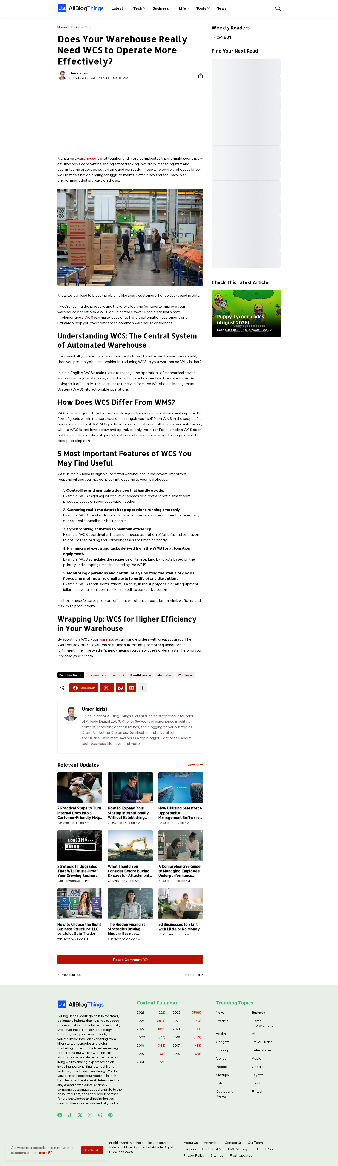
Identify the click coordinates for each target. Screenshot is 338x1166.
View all (193, 765)
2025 (187, 1012)
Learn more (38, 1153)
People (221, 1067)
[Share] (198, 75)
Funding (222, 1050)
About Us (191, 1143)
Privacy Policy (194, 1155)
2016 (151, 1054)
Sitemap (217, 1155)
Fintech (257, 1091)
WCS (88, 317)
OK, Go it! (92, 1150)
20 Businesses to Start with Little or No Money (179, 926)
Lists (219, 1083)
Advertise (211, 1143)
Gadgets (222, 1042)
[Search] (276, 8)
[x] (80, 1115)
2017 (187, 1045)
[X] (107, 687)
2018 (151, 1045)
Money (221, 1058)
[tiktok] (70, 1115)
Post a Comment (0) (130, 959)
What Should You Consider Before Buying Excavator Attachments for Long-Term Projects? (130, 871)
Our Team (255, 1143)
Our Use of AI (212, 1149)
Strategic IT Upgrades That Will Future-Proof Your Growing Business (77, 871)
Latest (117, 8)
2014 (151, 1062)
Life (182, 8)
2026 (151, 1012)
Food (256, 1083)
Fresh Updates (241, 1155)
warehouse (86, 158)
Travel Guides (262, 1042)
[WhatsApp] (120, 687)
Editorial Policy (265, 1149)
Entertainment (263, 1050)
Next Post (192, 975)
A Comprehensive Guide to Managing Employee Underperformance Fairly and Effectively (179, 871)
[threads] (100, 1115)
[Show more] (142, 687)
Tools (201, 8)
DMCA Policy (237, 1149)
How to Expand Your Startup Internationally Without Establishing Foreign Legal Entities (128, 813)
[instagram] (90, 1115)
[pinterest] (110, 1115)
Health (221, 1034)
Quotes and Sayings (224, 1093)
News (221, 8)
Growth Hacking (140, 675)
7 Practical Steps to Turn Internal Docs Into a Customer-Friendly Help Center (79, 813)
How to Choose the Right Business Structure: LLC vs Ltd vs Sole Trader (79, 929)
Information (164, 675)
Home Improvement (262, 1023)
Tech (137, 8)
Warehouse (186, 675)
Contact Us (233, 1143)
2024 (151, 1021)
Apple (256, 1058)
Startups (222, 1075)
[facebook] (59, 1115)
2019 (187, 1037)
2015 (187, 1054)
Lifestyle (222, 1021)
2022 (151, 1029)
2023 (187, 1021)
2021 (187, 1029)
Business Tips (81, 27)
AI (253, 1034)
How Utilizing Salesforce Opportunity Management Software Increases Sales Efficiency (180, 813)
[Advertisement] (130, 118)
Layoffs (257, 1075)
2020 (151, 1037)
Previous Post (71, 975)
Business (160, 8)
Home (62, 27)
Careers (190, 1149)
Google (258, 1067)
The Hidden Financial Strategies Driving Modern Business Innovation (126, 929)
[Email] (131, 687)
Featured (118, 675)
